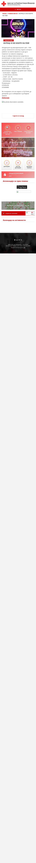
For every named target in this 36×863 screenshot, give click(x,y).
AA (24, 247)
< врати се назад (18, 116)
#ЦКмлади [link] (5, 98)
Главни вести (12, 13)
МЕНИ (18, 9)
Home (4, 13)
